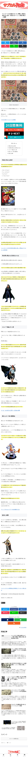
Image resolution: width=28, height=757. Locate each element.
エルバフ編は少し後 (13, 149)
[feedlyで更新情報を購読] (20, 619)
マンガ (3, 602)
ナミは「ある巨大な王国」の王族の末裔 (10, 410)
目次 (12, 143)
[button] (25, 363)
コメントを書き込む (14, 738)
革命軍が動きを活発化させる (14, 147)
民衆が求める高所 (12, 146)
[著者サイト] (7, 619)
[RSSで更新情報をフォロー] (14, 623)
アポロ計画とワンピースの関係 (8, 119)
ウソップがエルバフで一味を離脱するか (10, 509)
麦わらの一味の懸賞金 (13, 151)
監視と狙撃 (11, 153)
